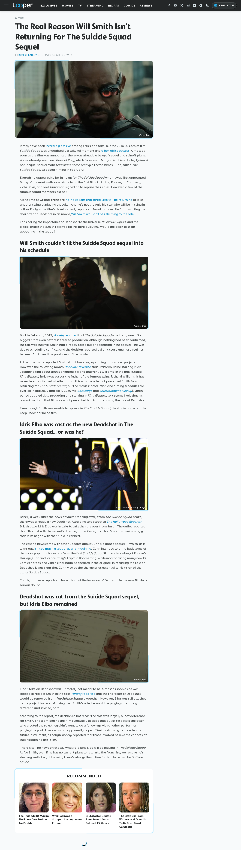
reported (65, 335)
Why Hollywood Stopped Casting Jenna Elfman (67, 819)
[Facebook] (169, 6)
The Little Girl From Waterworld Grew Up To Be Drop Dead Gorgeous (132, 821)
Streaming (95, 5)
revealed (77, 367)
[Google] (201, 6)
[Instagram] (188, 6)
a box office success (115, 151)
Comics (129, 5)
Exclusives (48, 5)
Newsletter (226, 5)
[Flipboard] (194, 6)
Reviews (146, 5)
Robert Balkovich (30, 55)
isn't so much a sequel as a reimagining (62, 548)
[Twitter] (181, 6)
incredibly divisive (58, 146)
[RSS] (207, 6)
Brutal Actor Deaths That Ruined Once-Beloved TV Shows (98, 819)
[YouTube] (175, 6)
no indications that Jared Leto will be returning (98, 200)
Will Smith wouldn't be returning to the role (102, 214)
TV (80, 5)
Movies (67, 5)
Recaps (113, 5)
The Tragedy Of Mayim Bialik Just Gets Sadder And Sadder (34, 819)
